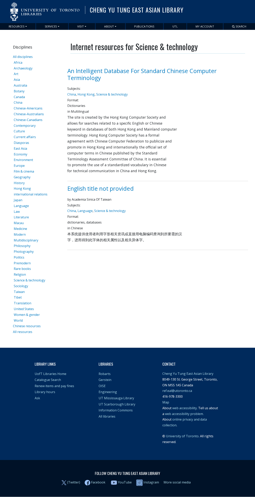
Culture (19, 131)
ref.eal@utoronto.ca (177, 391)
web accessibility (184, 408)
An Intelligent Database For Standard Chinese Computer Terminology (142, 74)
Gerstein (105, 380)
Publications (144, 26)
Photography (24, 251)
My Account (205, 26)
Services (51, 26)
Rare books (22, 269)
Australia (20, 85)
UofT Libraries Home (50, 374)
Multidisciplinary (26, 240)
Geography (22, 177)
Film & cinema (24, 171)
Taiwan (19, 292)
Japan (18, 200)
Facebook (98, 482)
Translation (22, 303)
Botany (19, 91)
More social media (177, 482)
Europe (19, 165)
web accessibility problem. (184, 414)
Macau (19, 223)
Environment (23, 160)
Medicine (20, 229)
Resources (17, 26)
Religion (20, 274)
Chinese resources (27, 326)
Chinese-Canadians (28, 120)
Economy (20, 154)
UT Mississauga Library (116, 398)
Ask (37, 398)
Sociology (21, 286)
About (109, 26)
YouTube (125, 482)
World (18, 320)
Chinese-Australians (29, 114)
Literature (21, 217)
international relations (30, 194)
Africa (18, 62)
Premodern (22, 263)
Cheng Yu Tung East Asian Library (187, 373)
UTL (175, 26)
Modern (20, 234)
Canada (19, 97)
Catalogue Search (48, 380)
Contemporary (25, 125)
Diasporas (21, 143)
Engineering (108, 392)
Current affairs (25, 137)
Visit (80, 26)
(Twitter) (73, 482)
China (18, 102)
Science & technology (29, 280)
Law (17, 211)
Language (21, 206)
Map (165, 402)
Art (16, 74)
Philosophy (22, 246)
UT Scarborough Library (117, 404)
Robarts (105, 374)
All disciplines (23, 57)
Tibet (18, 297)
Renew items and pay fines (54, 386)
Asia (17, 79)
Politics (19, 257)
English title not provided (100, 188)
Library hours (45, 392)
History (19, 183)
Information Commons (116, 410)
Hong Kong (22, 188)
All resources (22, 332)
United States (24, 309)
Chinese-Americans (28, 108)
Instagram (151, 482)
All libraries (107, 416)
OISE (102, 386)
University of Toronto (182, 436)
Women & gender (27, 314)
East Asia (20, 148)
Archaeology (23, 68)
